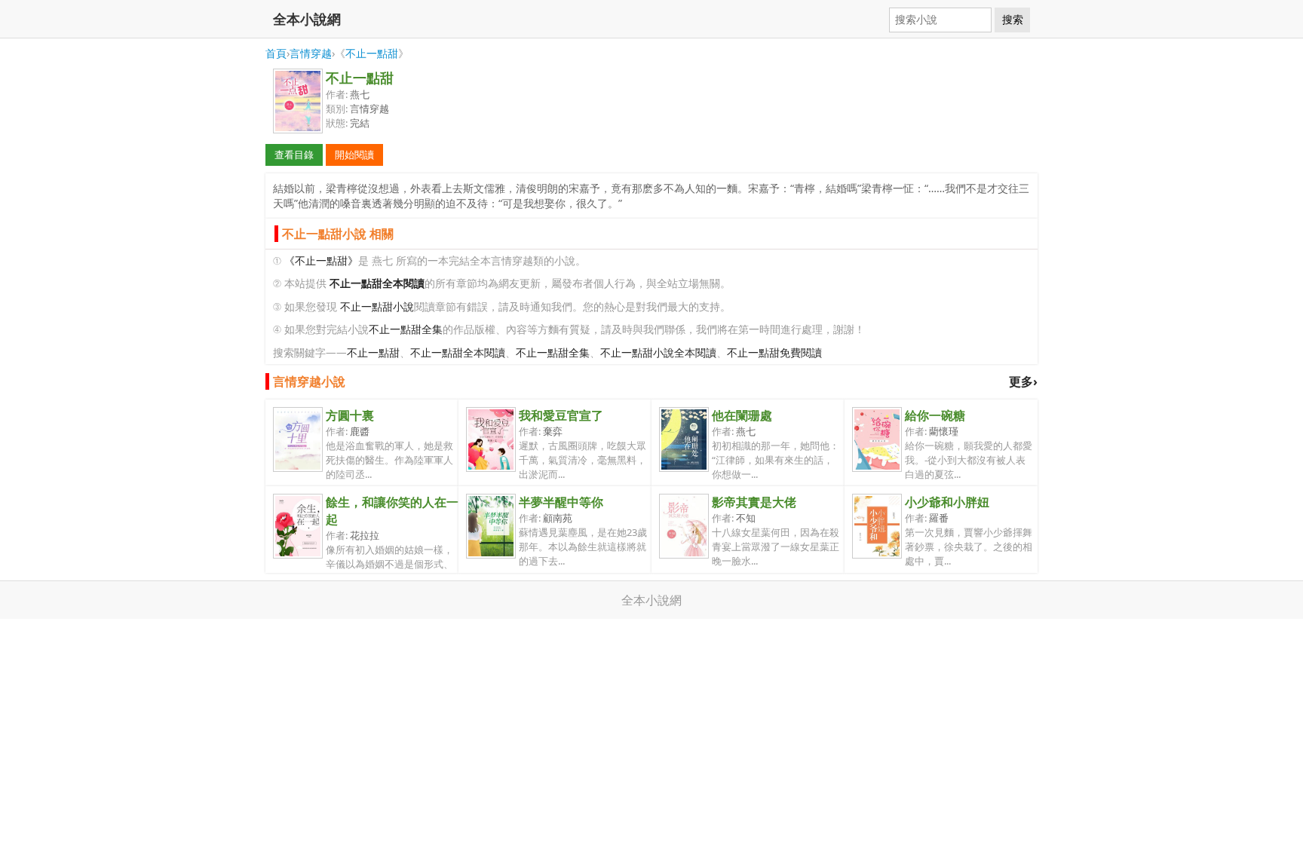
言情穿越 (311, 53)
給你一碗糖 (935, 415)
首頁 (276, 53)
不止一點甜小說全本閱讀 (658, 352)
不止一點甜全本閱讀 (457, 352)
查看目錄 (294, 154)
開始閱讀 (354, 154)
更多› (1023, 381)
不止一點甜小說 (377, 306)
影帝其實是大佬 (754, 502)
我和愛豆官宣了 (561, 415)
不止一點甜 (371, 53)
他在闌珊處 (742, 415)
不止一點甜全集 (406, 329)
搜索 (1012, 20)
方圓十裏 (350, 415)
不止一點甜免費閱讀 (774, 352)
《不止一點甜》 (321, 260)
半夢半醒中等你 (561, 502)
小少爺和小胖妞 (947, 502)
